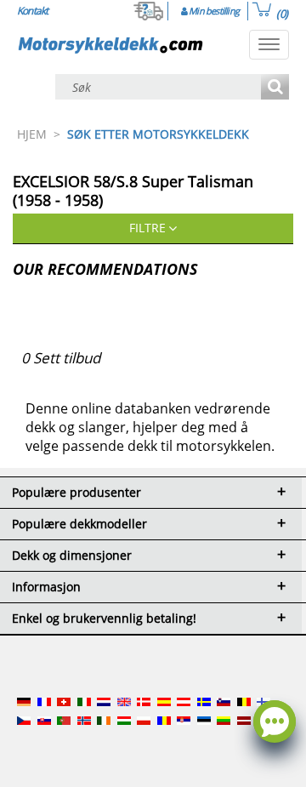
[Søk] (275, 88)
